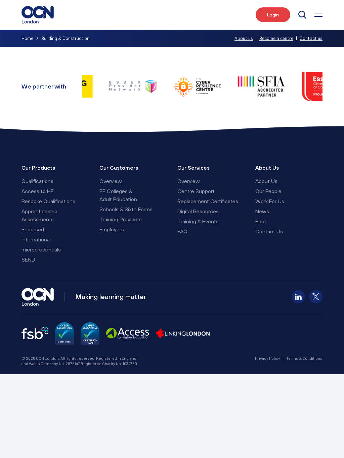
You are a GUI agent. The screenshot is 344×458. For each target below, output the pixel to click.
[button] (318, 15)
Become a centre (276, 38)
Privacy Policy (267, 358)
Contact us (311, 38)
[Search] (302, 15)
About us (243, 38)
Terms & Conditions (304, 358)
